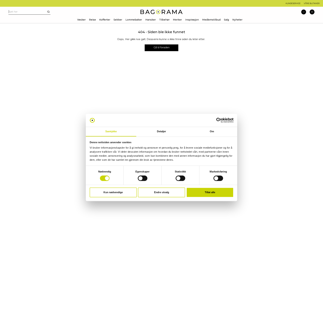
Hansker (150, 19)
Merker (177, 19)
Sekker (118, 19)
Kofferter (104, 19)
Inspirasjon (192, 19)
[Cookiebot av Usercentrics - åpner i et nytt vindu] (219, 120)
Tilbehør (164, 19)
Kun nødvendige (113, 192)
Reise (92, 19)
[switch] (142, 178)
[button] (312, 12)
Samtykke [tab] (111, 131)
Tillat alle (210, 192)
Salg (226, 19)
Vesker (81, 19)
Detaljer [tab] (161, 131)
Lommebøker (133, 19)
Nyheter (237, 19)
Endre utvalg (161, 192)
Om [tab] (212, 131)
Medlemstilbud (211, 19)
